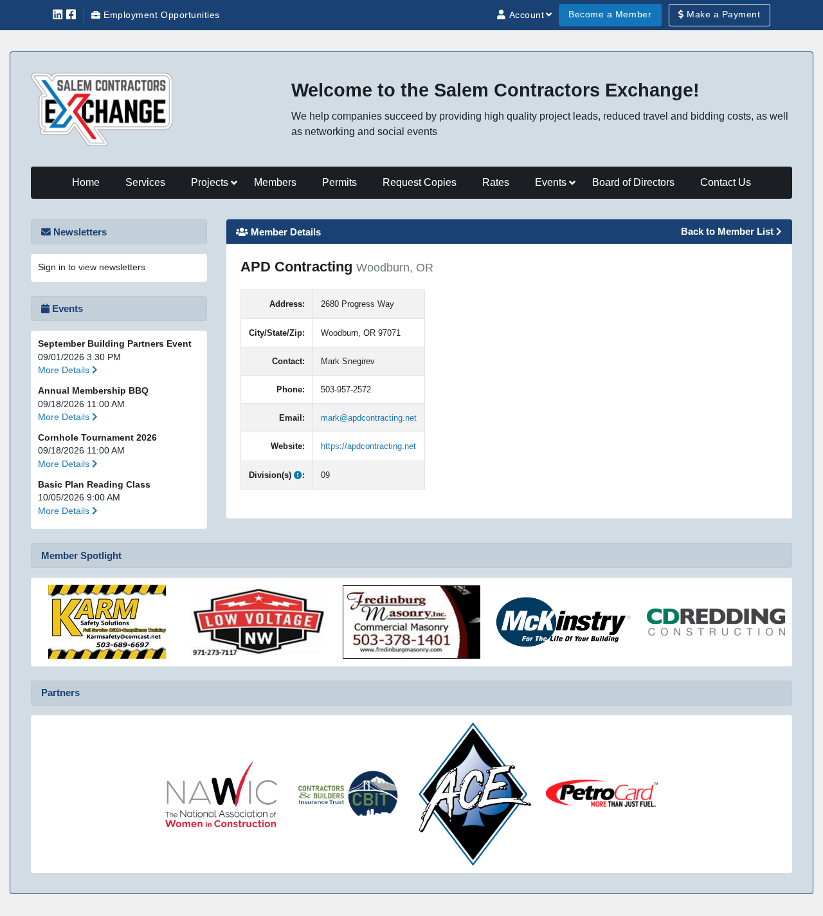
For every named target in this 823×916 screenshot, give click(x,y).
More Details (65, 370)
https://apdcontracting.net (368, 446)
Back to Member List (728, 231)
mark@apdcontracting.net (369, 418)
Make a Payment (722, 14)
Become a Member (609, 14)
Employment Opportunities (160, 15)
